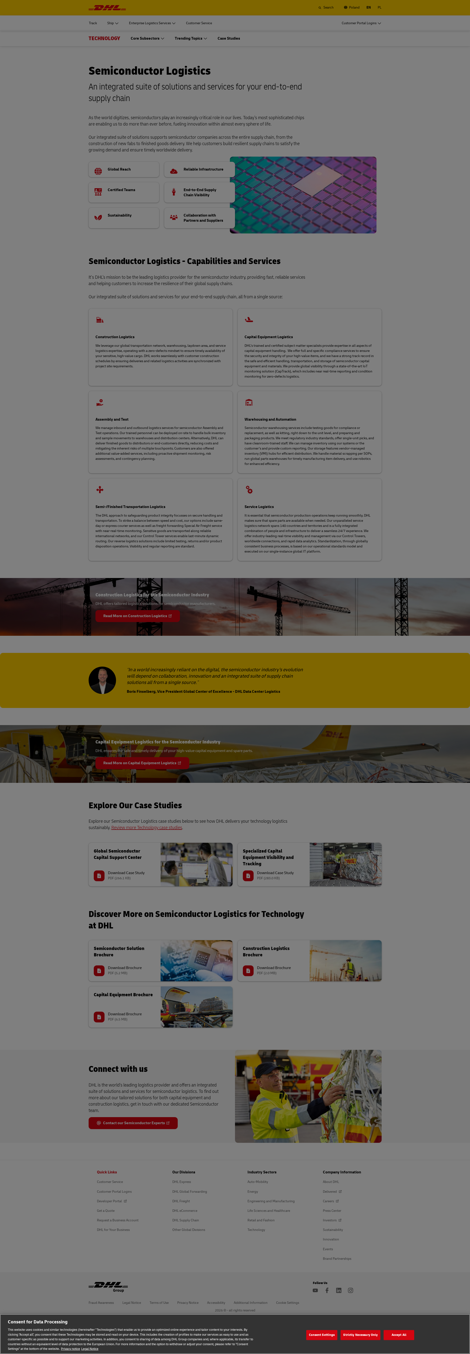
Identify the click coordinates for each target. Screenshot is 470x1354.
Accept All (399, 1335)
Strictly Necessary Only (360, 1335)
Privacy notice (70, 1349)
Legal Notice (89, 1349)
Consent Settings (322, 1335)
